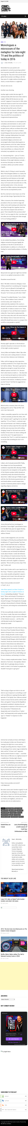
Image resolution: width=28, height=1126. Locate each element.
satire (11, 814)
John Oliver (20, 810)
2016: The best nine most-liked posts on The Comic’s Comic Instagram (14, 930)
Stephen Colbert (5, 816)
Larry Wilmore (5, 812)
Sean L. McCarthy (9, 62)
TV (5, 42)
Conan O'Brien (9, 808)
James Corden (18, 808)
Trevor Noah (14, 816)
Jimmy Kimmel (12, 810)
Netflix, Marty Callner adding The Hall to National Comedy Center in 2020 (12, 955)
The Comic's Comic (15, 1122)
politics (20, 812)
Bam (10, 1123)
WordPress (3, 1123)
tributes (21, 816)
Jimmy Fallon (4, 810)
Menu (4, 16)
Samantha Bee (4, 814)
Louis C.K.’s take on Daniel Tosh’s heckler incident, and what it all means (13, 900)
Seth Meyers (17, 814)
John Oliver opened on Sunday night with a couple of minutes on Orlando (12, 592)
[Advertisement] (14, 976)
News (2, 42)
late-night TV (13, 812)
